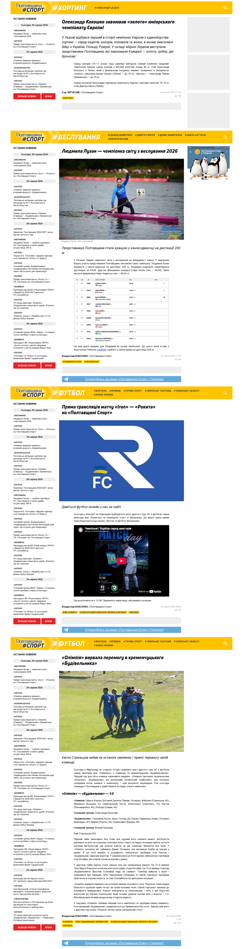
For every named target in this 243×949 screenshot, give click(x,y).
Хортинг (72, 8)
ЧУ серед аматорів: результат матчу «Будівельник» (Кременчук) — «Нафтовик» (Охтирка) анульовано (33, 917)
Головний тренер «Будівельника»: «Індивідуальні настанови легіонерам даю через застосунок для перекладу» (33, 269)
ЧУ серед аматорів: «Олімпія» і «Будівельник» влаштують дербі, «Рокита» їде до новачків (33, 305)
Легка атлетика (21, 899)
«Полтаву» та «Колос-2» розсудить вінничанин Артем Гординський (30, 357)
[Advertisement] (208, 34)
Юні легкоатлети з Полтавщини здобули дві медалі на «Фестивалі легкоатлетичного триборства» (33, 904)
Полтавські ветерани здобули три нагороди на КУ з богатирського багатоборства (29, 73)
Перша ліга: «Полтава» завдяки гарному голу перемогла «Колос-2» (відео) (32, 257)
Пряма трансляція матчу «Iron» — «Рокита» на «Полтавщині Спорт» (34, 45)
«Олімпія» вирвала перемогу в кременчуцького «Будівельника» (30, 61)
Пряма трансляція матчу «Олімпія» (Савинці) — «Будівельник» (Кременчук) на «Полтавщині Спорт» (32, 86)
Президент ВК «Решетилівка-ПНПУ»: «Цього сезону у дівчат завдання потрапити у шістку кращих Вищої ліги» (32, 345)
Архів (48, 96)
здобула (101, 349)
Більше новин (27, 96)
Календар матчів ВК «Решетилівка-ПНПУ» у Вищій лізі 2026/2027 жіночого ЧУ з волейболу (33, 292)
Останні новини (24, 18)
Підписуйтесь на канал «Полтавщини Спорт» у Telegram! (124, 379)
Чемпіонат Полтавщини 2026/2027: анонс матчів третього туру (33, 233)
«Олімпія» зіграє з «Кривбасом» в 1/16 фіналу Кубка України (31, 317)
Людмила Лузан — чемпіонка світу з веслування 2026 (30, 34)
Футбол (18, 41)
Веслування (20, 30)
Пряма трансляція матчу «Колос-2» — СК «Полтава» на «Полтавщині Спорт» (31, 280)
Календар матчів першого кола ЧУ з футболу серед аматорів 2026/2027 (32, 879)
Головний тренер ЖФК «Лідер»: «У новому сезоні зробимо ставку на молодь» (33, 333)
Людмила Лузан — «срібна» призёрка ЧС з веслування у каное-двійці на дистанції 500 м (31, 245)
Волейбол (19, 287)
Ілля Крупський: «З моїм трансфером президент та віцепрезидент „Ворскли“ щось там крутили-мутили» (32, 891)
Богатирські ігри (22, 68)
